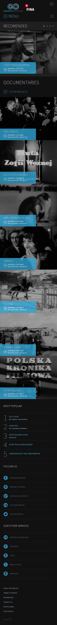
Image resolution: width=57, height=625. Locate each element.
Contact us (7, 602)
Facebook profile (18, 478)
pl (52, 4)
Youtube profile (17, 505)
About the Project (11, 588)
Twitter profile (17, 514)
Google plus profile (19, 496)
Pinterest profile (17, 487)
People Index (8, 607)
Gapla (12, 555)
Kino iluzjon (15, 564)
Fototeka (14, 546)
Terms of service (10, 593)
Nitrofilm (14, 573)
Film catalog (8, 611)
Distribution (8, 597)
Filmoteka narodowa (19, 537)
